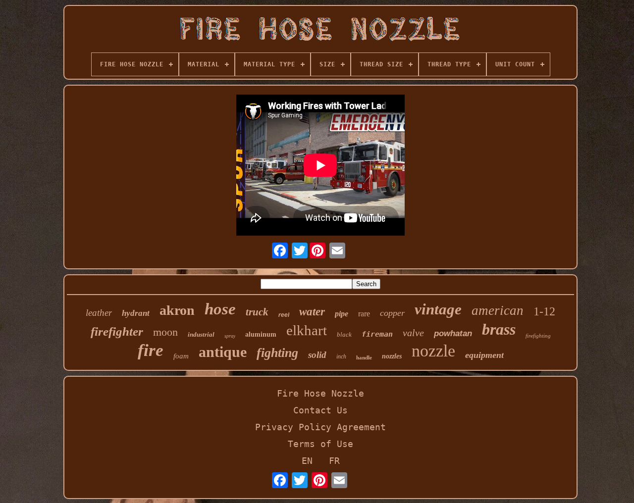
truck (257, 312)
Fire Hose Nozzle (320, 393)
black (344, 334)
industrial (201, 334)
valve (413, 332)
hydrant (136, 313)
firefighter (117, 331)
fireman (377, 334)
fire (150, 350)
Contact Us (320, 410)
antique (223, 352)
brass (499, 329)
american (498, 310)
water (312, 311)
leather (99, 312)
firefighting (538, 336)
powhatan (453, 333)
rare (364, 313)
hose (220, 309)
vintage (438, 309)
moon (165, 332)
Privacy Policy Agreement (320, 427)
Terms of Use (320, 444)
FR (334, 460)
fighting (277, 353)
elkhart (306, 330)
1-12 (544, 311)
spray (229, 336)
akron (177, 310)
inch (341, 356)
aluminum (260, 334)
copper (392, 313)
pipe (341, 313)
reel (283, 314)
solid (317, 355)
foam (181, 356)
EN (307, 460)
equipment (484, 355)
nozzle (433, 351)
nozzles (392, 356)
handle (364, 357)
